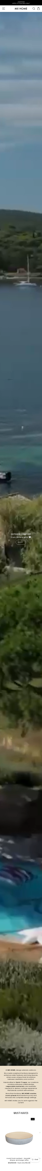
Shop (20, 542)
